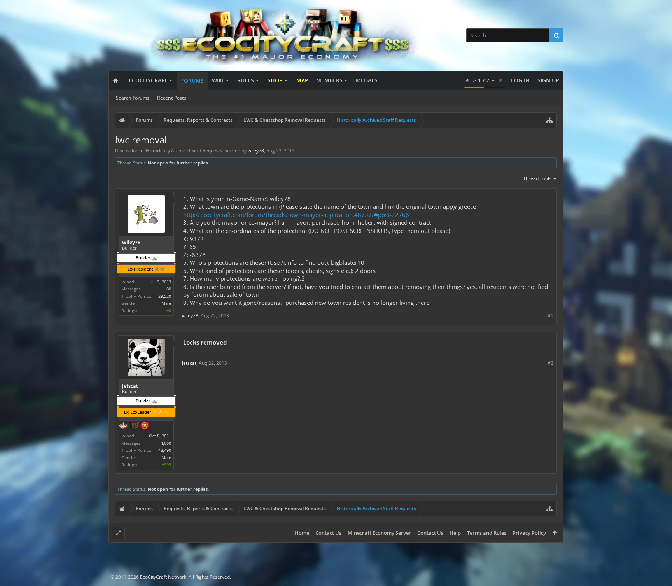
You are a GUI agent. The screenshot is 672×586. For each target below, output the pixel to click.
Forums (192, 80)
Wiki (218, 80)
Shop (275, 80)
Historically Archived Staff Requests (184, 150)
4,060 (166, 443)
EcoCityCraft (148, 80)
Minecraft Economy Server (379, 532)
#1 (550, 315)
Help (455, 532)
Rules (245, 80)
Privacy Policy (529, 532)
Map (302, 80)
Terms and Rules (486, 532)
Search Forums (132, 97)
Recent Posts (171, 97)
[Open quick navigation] (549, 120)
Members (329, 80)
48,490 (164, 450)
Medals (367, 80)
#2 (550, 363)
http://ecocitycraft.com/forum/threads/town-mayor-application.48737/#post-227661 (298, 215)
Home (302, 532)
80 (168, 289)
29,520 (164, 296)
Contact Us (328, 532)
